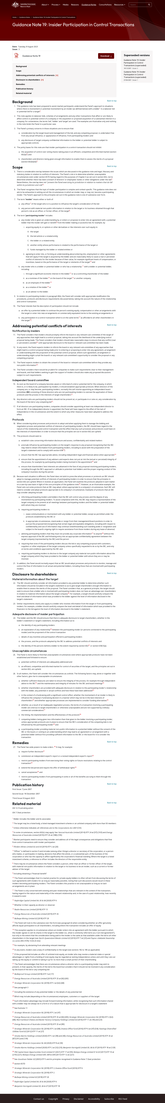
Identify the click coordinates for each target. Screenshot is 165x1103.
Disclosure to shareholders (28, 80)
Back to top (112, 101)
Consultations (105, 4)
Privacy (66, 1099)
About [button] (44, 4)
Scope (18, 71)
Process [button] (55, 4)
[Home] (24, 5)
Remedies (20, 84)
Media (65, 4)
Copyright (53, 1099)
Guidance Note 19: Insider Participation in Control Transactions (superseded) (135, 63)
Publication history (24, 89)
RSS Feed (122, 1099)
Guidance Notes (88, 4)
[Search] (149, 4)
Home (15, 17)
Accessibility (94, 1099)
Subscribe (109, 1099)
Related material (24, 93)
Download (104, 56)
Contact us (39, 1099)
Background (21, 66)
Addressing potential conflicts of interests (35, 75)
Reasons (75, 4)
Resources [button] (118, 4)
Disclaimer (79, 1099)
